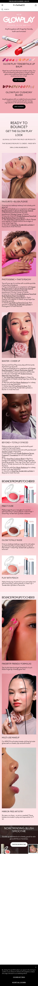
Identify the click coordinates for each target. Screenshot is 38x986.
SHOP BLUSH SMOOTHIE (19, 844)
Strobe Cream (16, 214)
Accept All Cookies (19, 982)
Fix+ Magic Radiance (20, 382)
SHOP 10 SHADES (19, 80)
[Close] (36, 967)
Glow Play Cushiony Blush (15, 377)
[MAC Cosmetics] (19, 5)
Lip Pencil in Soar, (21, 386)
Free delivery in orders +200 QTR (19, 1)
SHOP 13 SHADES (19, 106)
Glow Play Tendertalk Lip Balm (22, 225)
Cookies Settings (19, 977)
